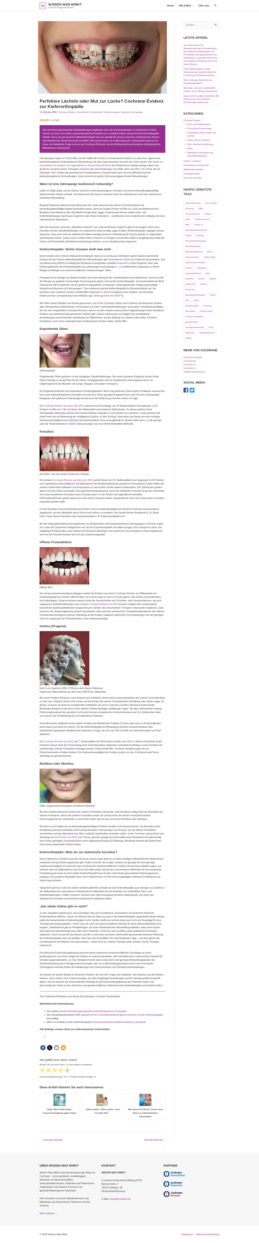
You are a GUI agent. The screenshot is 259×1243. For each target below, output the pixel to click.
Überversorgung (112, 112)
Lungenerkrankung (193, 273)
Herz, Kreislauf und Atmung (200, 144)
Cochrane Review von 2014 (103, 604)
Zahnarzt (125, 112)
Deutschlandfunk (104, 1022)
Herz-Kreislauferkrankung (195, 241)
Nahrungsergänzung (193, 252)
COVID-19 (198, 225)
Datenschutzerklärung (207, 1234)
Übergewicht (190, 284)
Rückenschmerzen (202, 219)
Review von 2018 (68, 837)
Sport (207, 273)
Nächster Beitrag (154, 1140)
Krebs (190, 148)
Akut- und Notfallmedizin (198, 124)
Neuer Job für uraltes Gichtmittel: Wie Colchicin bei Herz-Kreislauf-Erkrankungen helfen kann (201, 99)
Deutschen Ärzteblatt (134, 1022)
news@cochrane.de (120, 1199)
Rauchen (189, 268)
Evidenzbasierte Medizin (195, 263)
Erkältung (200, 236)
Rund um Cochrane (192, 178)
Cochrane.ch (189, 368)
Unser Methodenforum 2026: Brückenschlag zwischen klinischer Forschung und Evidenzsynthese (199, 72)
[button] (215, 5)
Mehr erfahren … (48, 1213)
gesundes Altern (191, 322)
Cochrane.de (189, 361)
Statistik (188, 236)
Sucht (210, 327)
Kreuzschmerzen (192, 257)
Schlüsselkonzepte (193, 203)
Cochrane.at (189, 364)
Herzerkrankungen (193, 246)
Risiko (196, 300)
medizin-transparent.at (194, 371)
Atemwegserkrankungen (195, 295)
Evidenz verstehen (192, 161)
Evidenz (208, 214)
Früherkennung (206, 311)
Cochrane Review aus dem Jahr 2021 (64, 406)
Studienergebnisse (207, 333)
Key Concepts (211, 203)
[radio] (42, 1070)
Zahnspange (137, 112)
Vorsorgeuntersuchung (194, 327)
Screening (207, 306)
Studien (212, 279)
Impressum (187, 1234)
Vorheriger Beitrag (51, 1140)
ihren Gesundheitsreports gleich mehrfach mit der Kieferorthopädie (128, 1015)
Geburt (212, 295)
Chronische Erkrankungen (199, 128)
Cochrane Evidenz (67, 112)
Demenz (203, 284)
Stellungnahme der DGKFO (108, 295)
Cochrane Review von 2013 (58, 741)
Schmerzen (190, 290)
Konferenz (189, 279)
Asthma (188, 338)
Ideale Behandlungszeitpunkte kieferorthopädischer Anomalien (93, 1011)
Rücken (201, 279)
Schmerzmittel (209, 257)
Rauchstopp (190, 311)
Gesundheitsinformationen (196, 230)
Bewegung (201, 268)
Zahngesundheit (192, 306)
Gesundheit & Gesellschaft (89, 112)
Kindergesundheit (191, 173)
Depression (190, 333)
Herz (187, 300)
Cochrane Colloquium (194, 317)
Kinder (209, 252)
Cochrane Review (192, 214)
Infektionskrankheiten (193, 169)
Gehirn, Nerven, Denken (198, 140)
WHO (187, 225)
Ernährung (189, 209)
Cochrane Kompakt (192, 357)
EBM (200, 209)
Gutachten (123, 263)
